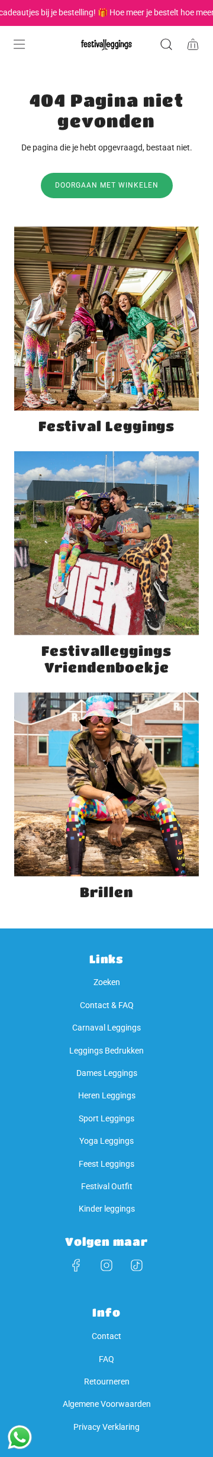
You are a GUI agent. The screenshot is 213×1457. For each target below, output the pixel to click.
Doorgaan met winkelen (107, 185)
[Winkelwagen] (192, 44)
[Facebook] (76, 1265)
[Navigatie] (19, 44)
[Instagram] (106, 1265)
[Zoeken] (166, 44)
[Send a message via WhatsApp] (20, 1437)
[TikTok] (136, 1265)
